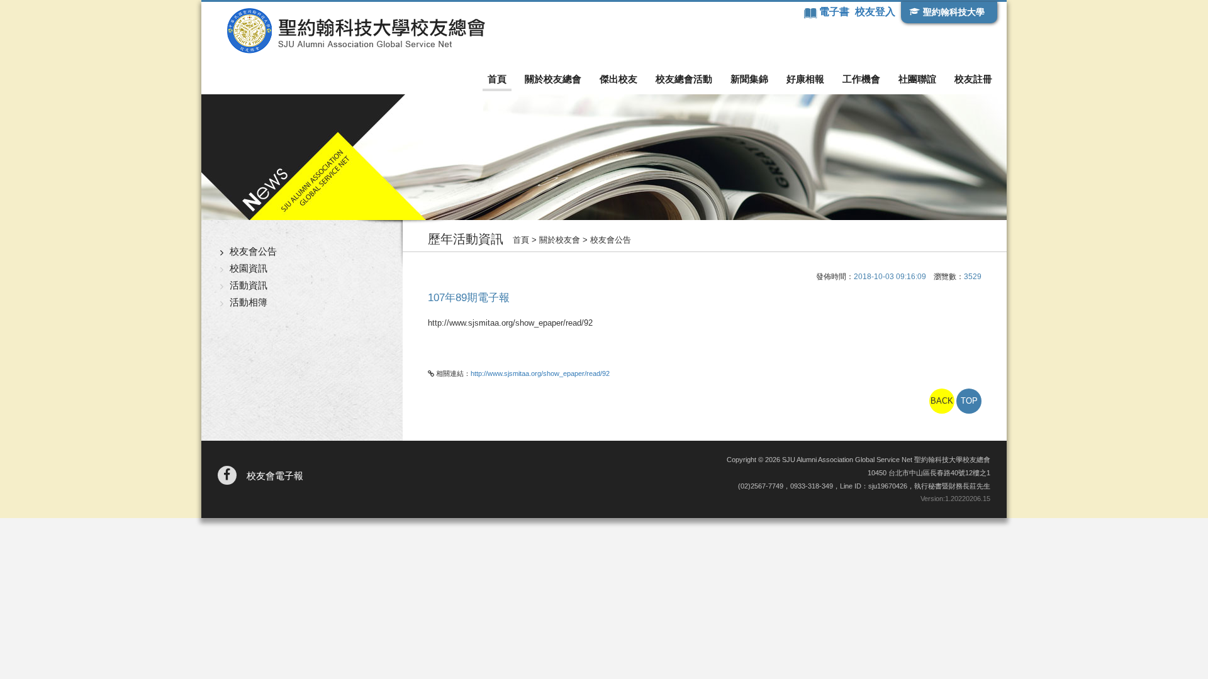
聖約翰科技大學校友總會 (355, 30)
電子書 (835, 11)
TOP (969, 401)
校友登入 (875, 11)
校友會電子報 (275, 475)
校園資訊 (248, 268)
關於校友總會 (553, 79)
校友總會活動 (684, 79)
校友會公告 (253, 251)
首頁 (497, 79)
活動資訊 (248, 285)
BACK (942, 401)
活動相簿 (248, 302)
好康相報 (805, 79)
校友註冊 (973, 79)
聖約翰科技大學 (954, 12)
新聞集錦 (749, 79)
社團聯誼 (917, 79)
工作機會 (861, 79)
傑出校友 (618, 79)
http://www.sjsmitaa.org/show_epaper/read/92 (540, 373)
